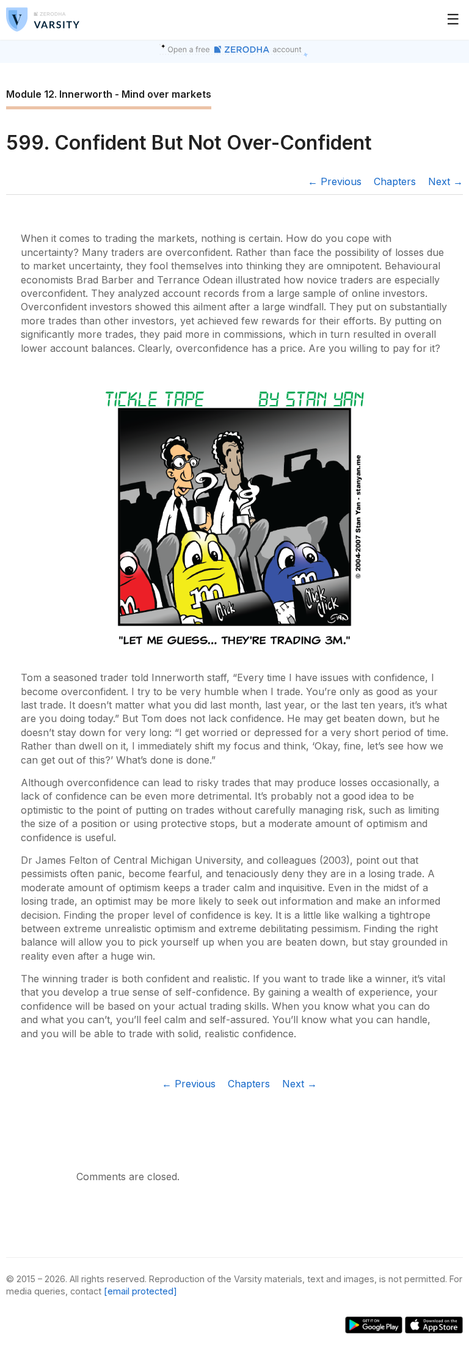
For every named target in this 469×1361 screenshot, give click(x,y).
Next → (445, 181)
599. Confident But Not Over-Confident (189, 143)
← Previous (335, 181)
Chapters (395, 181)
